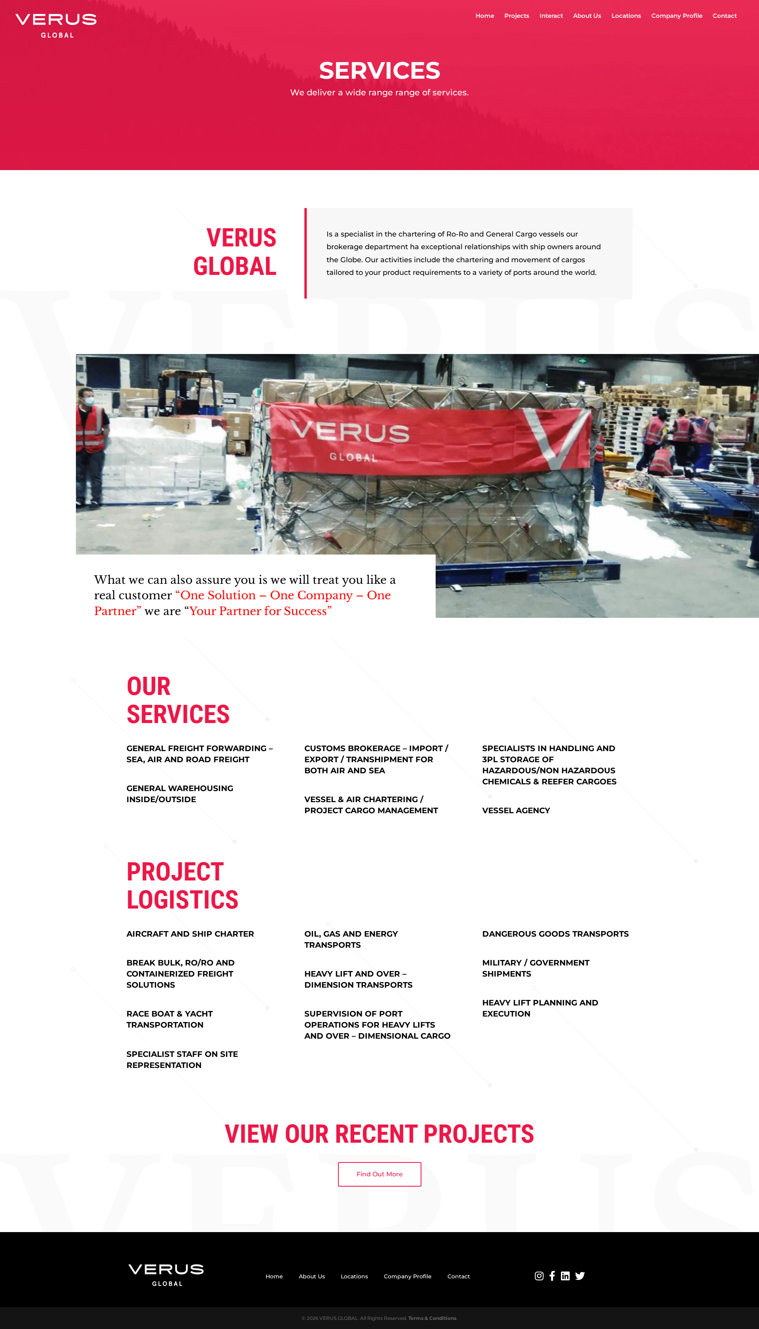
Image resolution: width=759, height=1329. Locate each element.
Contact (725, 16)
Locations (626, 16)
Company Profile (676, 16)
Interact (551, 16)
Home (485, 16)
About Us (587, 16)
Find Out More (380, 1174)
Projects (516, 16)
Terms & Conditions (432, 1318)
